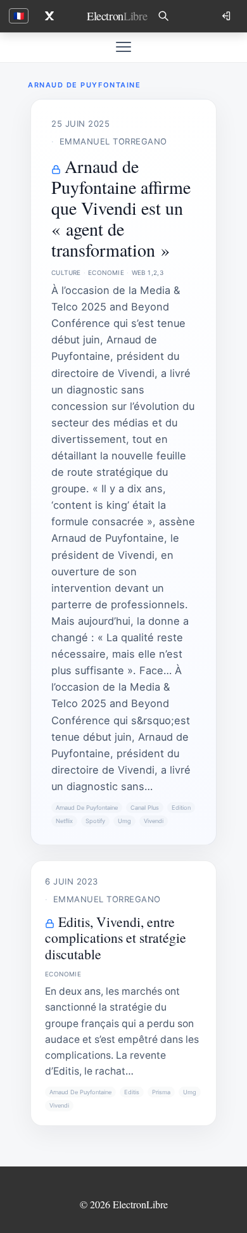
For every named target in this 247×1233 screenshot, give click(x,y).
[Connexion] (227, 16)
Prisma (161, 1092)
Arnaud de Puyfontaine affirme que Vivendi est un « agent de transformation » (121, 208)
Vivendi (153, 820)
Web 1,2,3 (148, 272)
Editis (131, 1092)
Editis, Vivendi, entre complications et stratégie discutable (115, 937)
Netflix (64, 820)
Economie (106, 272)
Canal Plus (144, 807)
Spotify (95, 820)
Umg (124, 820)
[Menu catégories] (123, 47)
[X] (49, 16)
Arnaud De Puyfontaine (87, 807)
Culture (66, 272)
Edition (181, 807)
